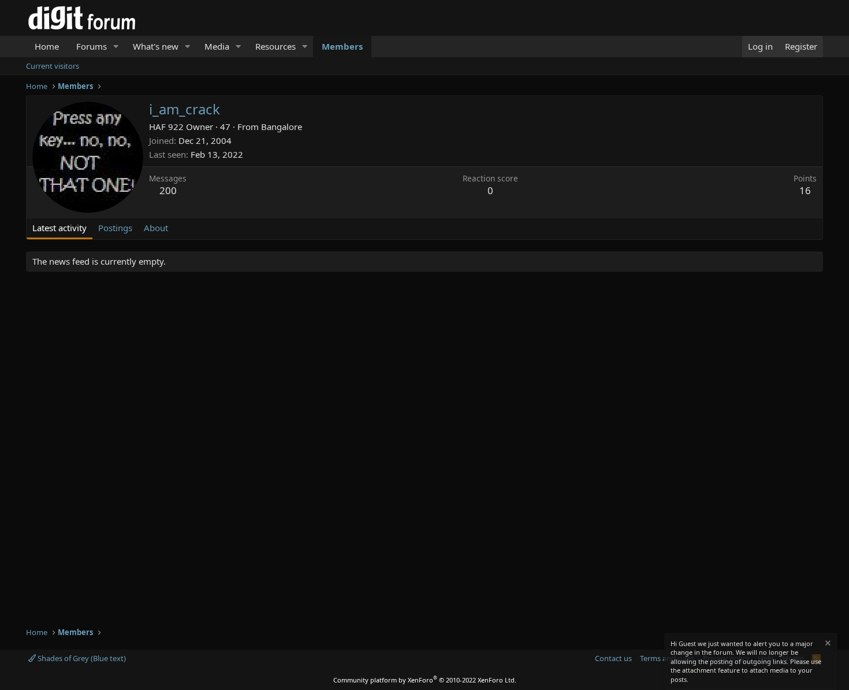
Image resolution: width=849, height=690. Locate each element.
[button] (116, 46)
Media (216, 46)
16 (805, 190)
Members (342, 46)
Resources (275, 46)
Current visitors (52, 66)
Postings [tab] (115, 227)
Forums (91, 46)
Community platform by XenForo (424, 680)
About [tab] (156, 227)
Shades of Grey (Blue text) (81, 658)
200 (168, 190)
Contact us (613, 658)
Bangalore (281, 126)
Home (47, 46)
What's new (155, 46)
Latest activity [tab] (59, 227)
